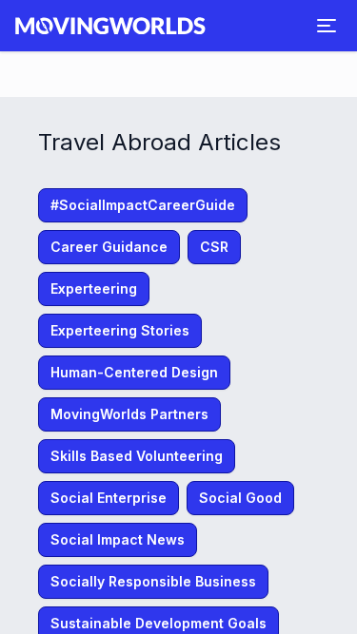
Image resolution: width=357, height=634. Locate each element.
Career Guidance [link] (109, 247)
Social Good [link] (240, 498)
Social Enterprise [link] (108, 498)
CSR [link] (214, 247)
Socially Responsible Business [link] (153, 581)
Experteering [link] (93, 288)
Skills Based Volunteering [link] (136, 456)
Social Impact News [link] (117, 539)
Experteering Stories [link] (119, 330)
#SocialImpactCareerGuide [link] (142, 205)
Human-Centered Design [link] (134, 372)
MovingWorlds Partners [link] (129, 414)
